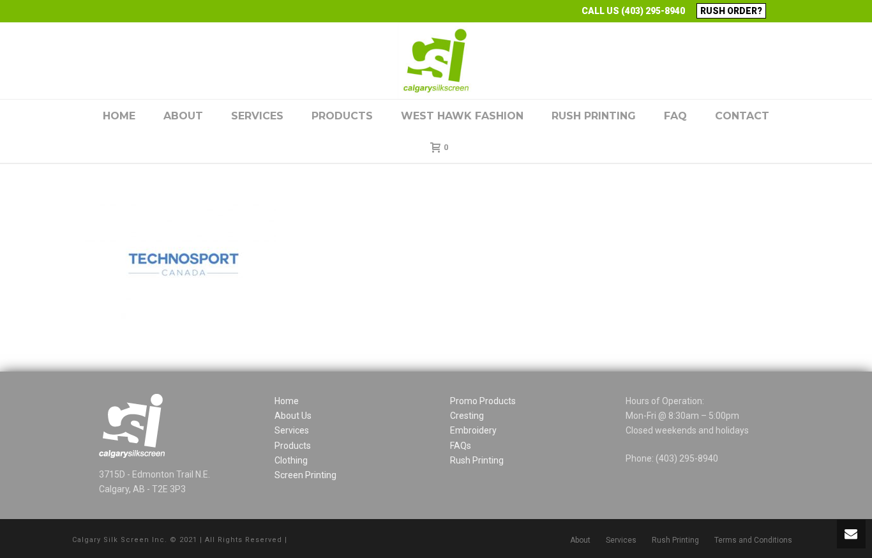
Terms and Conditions (753, 540)
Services (257, 116)
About (183, 116)
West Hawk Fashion (462, 116)
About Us (293, 416)
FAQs (460, 446)
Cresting (467, 416)
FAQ (675, 116)
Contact (742, 116)
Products (342, 116)
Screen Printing (305, 475)
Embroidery (473, 430)
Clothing (291, 460)
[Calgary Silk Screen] (436, 60)
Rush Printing (594, 116)
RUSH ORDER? (731, 11)
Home (119, 116)
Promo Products (483, 401)
